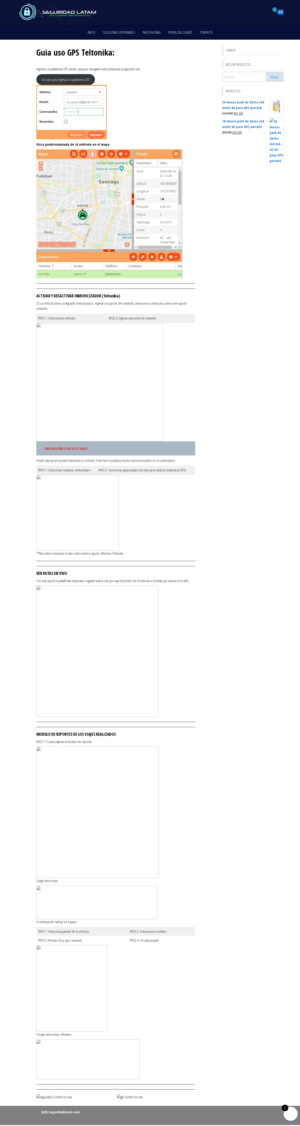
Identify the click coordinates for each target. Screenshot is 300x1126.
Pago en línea (152, 32)
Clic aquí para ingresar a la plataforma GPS (65, 79)
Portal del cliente (180, 32)
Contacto (206, 32)
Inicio (91, 32)
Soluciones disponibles (119, 32)
